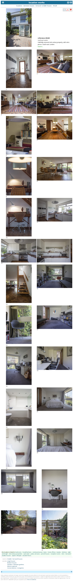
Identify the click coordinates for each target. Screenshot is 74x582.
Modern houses (12, 563)
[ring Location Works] (71, 3)
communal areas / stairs (40, 552)
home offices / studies (54, 552)
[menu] (2, 2)
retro (62, 554)
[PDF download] (67, 11)
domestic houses (29, 6)
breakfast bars (27, 552)
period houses (45, 554)
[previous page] (1, 572)
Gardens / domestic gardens (15, 564)
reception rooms (55, 554)
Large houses (11, 561)
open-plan (26, 554)
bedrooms (18, 552)
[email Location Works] (68, 3)
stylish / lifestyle (16, 555)
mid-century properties (15, 554)
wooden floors (27, 555)
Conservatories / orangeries (15, 568)
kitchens (64, 552)
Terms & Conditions (31, 579)
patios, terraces (35, 554)
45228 (55, 6)
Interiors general (12, 566)
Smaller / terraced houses (14, 559)
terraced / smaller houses (44, 6)
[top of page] (71, 572)
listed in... (40, 46)
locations (19, 6)
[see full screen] (64, 9)
